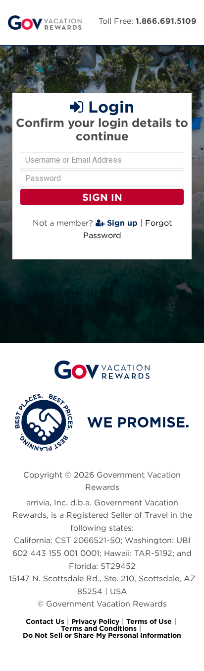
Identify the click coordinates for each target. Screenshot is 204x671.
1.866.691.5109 (166, 21)
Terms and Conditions (99, 628)
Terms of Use (149, 621)
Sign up (121, 223)
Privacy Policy (95, 621)
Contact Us (45, 621)
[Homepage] (44, 22)
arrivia (38, 502)
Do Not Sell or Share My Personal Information (102, 635)
